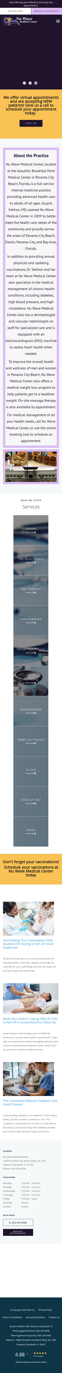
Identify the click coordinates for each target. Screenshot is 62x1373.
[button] (24, 83)
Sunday (15, 1206)
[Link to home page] (26, 21)
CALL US (31, 123)
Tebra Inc (30, 1310)
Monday (21, 1183)
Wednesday (21, 1190)
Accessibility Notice (35, 1317)
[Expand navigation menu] (58, 21)
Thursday (21, 1194)
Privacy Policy (45, 1309)
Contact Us (54, 1317)
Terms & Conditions (12, 1317)
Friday (20, 1198)
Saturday (15, 1202)
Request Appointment (18, 1232)
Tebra (44, 1362)
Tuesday (21, 1186)
